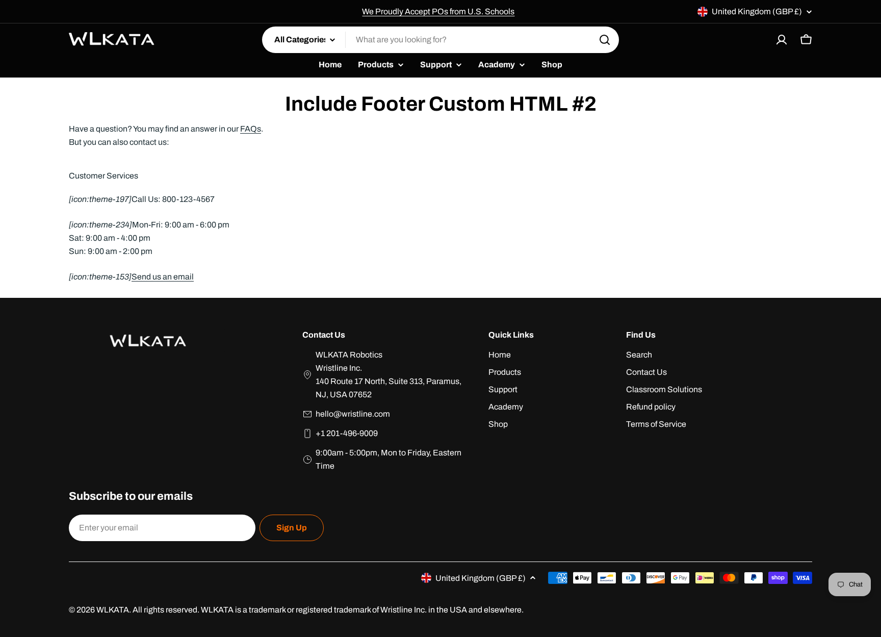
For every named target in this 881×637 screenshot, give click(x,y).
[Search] (605, 40)
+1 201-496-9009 (347, 433)
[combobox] (440, 40)
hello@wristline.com (353, 414)
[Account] (781, 40)
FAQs (250, 128)
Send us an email (163, 276)
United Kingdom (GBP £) (757, 11)
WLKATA (112, 609)
